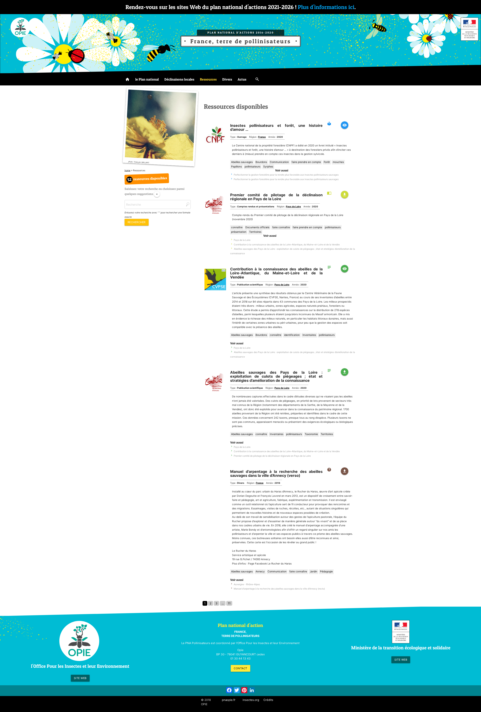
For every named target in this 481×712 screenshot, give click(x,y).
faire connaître (281, 227)
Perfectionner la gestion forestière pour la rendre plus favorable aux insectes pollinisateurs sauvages (286, 174)
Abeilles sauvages (242, 162)
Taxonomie (311, 434)
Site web (80, 678)
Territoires (255, 231)
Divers (227, 79)
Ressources (208, 79)
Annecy (260, 571)
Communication (279, 162)
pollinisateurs (252, 166)
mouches (338, 162)
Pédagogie (326, 571)
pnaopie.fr (228, 700)
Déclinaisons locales (179, 79)
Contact (240, 668)
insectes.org (251, 700)
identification (292, 334)
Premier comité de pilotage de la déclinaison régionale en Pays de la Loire (272, 455)
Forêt (327, 162)
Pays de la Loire (242, 240)
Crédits (268, 700)
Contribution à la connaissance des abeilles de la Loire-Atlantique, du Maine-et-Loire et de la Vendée (287, 244)
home (127, 170)
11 (229, 603)
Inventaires (309, 334)
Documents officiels (257, 227)
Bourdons (261, 162)
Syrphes (268, 166)
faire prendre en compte (306, 162)
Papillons (236, 166)
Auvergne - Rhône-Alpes (247, 584)
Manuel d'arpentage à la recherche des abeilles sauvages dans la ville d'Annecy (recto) (279, 588)
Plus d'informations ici (326, 7)
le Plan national (147, 79)
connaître (237, 227)
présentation (238, 231)
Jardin (313, 571)
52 (129, 179)
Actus (242, 79)
